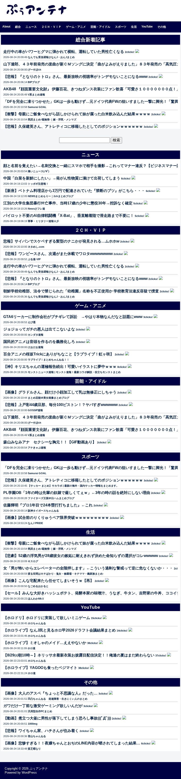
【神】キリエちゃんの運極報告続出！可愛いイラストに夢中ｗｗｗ (59, 367)
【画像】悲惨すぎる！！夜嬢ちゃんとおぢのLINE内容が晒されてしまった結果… (71, 743)
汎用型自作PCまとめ (40, 711)
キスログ (33, 561)
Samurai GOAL (37, 107)
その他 (161, 26)
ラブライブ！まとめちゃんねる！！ (48, 359)
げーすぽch (34, 69)
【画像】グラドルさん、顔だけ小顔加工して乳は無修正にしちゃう (59, 392)
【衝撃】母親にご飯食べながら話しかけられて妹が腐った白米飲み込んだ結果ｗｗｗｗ (76, 114)
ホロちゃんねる (37, 623)
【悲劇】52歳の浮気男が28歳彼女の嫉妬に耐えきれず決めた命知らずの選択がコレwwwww (80, 556)
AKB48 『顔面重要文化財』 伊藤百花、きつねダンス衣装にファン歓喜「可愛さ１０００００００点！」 (91, 89)
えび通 (32, 322)
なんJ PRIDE (35, 523)
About (6, 26)
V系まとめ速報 (36, 94)
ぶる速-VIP (34, 259)
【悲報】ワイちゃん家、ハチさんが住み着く (41, 731)
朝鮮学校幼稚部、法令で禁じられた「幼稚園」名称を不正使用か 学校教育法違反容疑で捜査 (81, 291)
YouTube (147, 26)
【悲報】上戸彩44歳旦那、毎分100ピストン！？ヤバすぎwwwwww (60, 405)
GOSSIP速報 (35, 410)
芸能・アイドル (100, 26)
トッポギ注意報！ (38, 183)
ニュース (31, 26)
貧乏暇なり (34, 748)
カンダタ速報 (35, 334)
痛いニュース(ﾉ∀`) (38, 171)
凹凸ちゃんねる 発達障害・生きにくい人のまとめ (57, 698)
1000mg (32, 723)
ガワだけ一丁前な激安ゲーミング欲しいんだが (42, 706)
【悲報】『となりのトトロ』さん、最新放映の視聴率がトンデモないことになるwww (75, 77)
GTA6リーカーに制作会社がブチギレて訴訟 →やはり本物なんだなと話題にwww (72, 317)
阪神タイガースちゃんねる (43, 510)
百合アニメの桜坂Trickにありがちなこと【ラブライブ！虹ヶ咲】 (58, 354)
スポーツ (120, 26)
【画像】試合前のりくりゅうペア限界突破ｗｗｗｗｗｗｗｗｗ (56, 518)
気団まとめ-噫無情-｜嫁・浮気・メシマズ (52, 119)
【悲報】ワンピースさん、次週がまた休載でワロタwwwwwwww (58, 254)
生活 (134, 26)
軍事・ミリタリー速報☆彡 (43, 221)
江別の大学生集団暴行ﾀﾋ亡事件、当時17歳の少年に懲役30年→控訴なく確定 (67, 203)
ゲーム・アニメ (76, 26)
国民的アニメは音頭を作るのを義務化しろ (39, 342)
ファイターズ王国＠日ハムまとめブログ (51, 498)
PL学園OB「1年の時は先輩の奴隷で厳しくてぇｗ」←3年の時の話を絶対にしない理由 (76, 493)
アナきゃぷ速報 (37, 447)
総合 (18, 26)
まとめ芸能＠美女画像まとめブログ (48, 397)
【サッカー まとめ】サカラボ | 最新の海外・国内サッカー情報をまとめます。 (73, 485)
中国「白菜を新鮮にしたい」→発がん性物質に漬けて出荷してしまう (61, 178)
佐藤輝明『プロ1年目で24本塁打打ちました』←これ (48, 505)
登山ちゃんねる (37, 736)
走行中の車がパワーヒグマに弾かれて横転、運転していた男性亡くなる (63, 52)
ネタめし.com (36, 246)
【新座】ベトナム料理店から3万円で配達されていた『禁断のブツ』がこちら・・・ (74, 191)
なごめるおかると (38, 586)
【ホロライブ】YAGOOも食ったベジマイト (40, 668)
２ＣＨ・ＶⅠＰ (51, 26)
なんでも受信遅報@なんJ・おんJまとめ (51, 57)
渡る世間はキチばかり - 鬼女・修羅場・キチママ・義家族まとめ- (66, 573)
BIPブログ (34, 82)
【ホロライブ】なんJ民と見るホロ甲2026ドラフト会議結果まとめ (59, 630)
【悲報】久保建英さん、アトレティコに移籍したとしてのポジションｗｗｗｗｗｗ (73, 126)
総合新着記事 (90, 39)
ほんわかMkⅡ (36, 598)
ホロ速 (31, 648)
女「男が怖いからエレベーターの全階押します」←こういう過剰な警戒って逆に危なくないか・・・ (88, 568)
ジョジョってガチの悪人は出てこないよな (39, 329)
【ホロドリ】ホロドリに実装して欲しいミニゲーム (46, 618)
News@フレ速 (36, 208)
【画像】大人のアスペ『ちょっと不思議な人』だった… (50, 693)
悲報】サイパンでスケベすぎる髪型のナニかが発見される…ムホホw (61, 241)
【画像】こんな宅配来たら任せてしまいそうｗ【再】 (48, 581)
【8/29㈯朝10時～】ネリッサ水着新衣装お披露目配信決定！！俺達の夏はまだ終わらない (78, 655)
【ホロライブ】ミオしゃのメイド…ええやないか (44, 643)
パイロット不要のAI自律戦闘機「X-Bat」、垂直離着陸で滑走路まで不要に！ (68, 216)
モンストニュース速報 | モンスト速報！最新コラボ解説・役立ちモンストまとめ (74, 372)
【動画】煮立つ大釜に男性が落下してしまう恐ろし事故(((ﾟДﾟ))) (57, 718)
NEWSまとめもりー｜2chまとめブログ (51, 196)
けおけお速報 (35, 347)
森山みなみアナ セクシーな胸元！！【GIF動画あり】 (49, 442)
